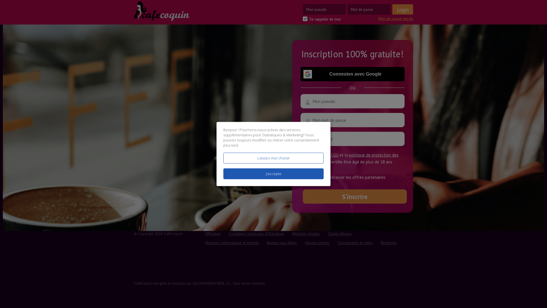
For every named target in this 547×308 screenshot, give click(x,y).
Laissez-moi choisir (274, 158)
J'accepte (273, 174)
